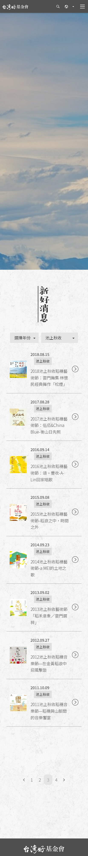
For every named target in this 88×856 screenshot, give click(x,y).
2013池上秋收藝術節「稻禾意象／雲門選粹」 (49, 615)
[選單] (80, 6)
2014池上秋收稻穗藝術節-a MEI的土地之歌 (49, 568)
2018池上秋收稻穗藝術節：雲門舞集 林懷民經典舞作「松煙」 (49, 377)
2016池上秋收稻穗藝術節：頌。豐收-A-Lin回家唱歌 (49, 472)
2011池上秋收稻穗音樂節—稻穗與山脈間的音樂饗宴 (49, 710)
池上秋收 (43, 361)
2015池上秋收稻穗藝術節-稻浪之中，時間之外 (50, 520)
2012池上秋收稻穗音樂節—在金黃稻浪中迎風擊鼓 (49, 663)
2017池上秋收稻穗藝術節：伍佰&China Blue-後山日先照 (49, 425)
